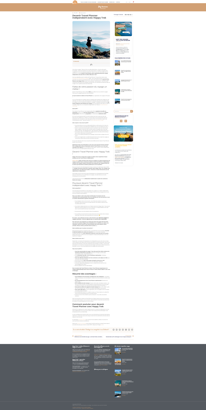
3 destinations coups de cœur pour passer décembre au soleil (126, 90)
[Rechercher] (131, 111)
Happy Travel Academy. (103, 365)
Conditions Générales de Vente (78, 407)
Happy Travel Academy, (119, 157)
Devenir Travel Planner (103, 2)
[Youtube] (130, 2)
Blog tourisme (103, 6)
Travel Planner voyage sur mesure (88, 2)
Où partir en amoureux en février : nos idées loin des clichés (126, 71)
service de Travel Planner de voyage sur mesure (81, 351)
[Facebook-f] (126, 121)
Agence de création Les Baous (87, 408)
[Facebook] (126, 2)
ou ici (102, 324)
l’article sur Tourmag (81, 323)
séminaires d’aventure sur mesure (78, 371)
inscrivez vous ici (82, 319)
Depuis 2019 (75, 160)
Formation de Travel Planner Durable (80, 78)
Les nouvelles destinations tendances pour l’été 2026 (126, 61)
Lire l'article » (124, 352)
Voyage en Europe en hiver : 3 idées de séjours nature (126, 81)
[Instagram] (128, 2)
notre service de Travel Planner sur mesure (122, 44)
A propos (118, 2)
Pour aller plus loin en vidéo (97, 120)
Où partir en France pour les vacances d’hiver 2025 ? (126, 100)
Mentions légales (88, 407)
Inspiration (111, 2)
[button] (125, 14)
